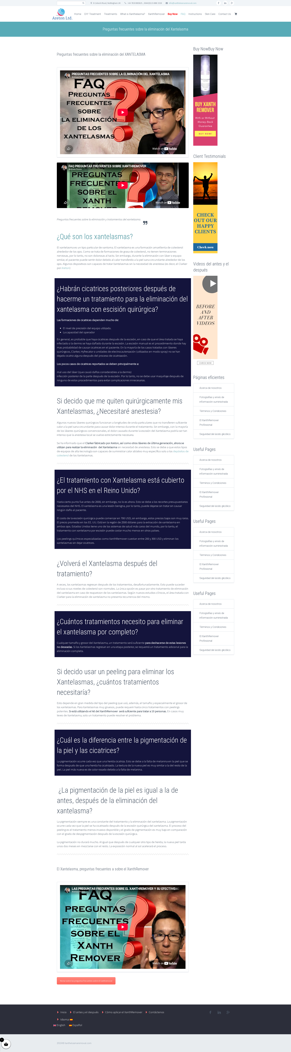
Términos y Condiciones (212, 410)
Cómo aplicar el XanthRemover (123, 1012)
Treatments (110, 13)
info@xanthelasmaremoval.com (182, 3)
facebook (218, 3)
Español (77, 1025)
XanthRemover (156, 13)
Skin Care (210, 13)
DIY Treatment (92, 13)
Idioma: (65, 1019)
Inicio (63, 1012)
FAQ (183, 13)
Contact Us (224, 13)
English (60, 1025)
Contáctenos (156, 1012)
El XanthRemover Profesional (209, 422)
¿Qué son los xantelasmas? (95, 236)
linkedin (225, 3)
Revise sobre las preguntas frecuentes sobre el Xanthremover (86, 980)
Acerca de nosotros (210, 387)
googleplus (232, 3)
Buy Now (173, 13)
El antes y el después (86, 1012)
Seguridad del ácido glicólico (215, 434)
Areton (66, 268)
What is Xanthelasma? (132, 13)
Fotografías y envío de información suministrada (213, 399)
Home (77, 13)
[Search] (83, 3)
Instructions (195, 13)
